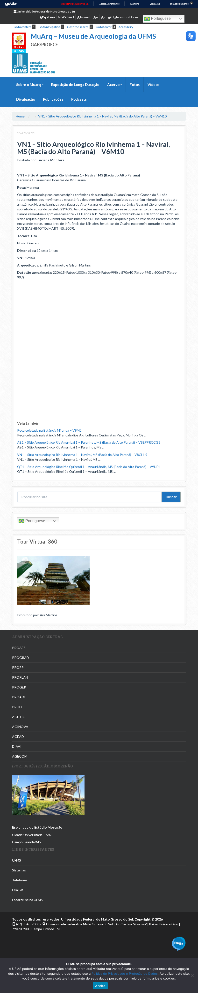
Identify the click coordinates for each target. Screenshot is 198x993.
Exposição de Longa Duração (75, 84)
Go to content (22, 27)
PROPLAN (20, 677)
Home (20, 116)
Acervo (113, 84)
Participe (134, 4)
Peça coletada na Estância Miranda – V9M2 (49, 430)
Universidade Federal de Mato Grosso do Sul (46, 11)
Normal (85, 17)
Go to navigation (49, 27)
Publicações (53, 99)
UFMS (16, 860)
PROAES (19, 648)
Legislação (155, 4)
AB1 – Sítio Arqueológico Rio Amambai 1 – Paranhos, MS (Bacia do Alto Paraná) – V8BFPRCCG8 (88, 442)
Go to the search (78, 27)
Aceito (100, 986)
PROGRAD (20, 658)
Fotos (135, 84)
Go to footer (104, 27)
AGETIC (18, 717)
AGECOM (19, 756)
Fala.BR (17, 890)
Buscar (171, 497)
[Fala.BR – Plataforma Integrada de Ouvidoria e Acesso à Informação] (178, 943)
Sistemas (19, 870)
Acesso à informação (109, 4)
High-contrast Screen (125, 17)
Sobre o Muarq (28, 84)
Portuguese (160, 18)
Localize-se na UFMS (27, 900)
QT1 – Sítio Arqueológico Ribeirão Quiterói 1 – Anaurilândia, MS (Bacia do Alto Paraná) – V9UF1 (88, 467)
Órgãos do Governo (179, 4)
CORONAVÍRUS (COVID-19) (75, 4)
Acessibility (126, 27)
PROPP (18, 667)
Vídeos (153, 84)
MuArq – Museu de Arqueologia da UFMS (93, 36)
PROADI (18, 697)
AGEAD (18, 736)
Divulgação (25, 99)
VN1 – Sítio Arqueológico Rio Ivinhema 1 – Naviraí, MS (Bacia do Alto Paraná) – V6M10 (102, 116)
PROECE (19, 707)
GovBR (11, 4)
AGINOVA (20, 727)
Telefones (20, 880)
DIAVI (16, 746)
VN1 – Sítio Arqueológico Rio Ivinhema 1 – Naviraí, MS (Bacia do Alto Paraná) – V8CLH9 (82, 455)
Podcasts (79, 99)
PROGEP (19, 687)
